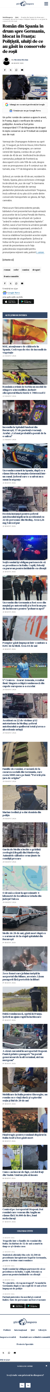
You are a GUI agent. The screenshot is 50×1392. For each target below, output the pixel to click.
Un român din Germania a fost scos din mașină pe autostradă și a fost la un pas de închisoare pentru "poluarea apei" (24, 605)
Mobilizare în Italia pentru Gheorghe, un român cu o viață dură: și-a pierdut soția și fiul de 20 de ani (25, 1097)
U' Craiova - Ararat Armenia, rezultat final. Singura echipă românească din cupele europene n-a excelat (23, 683)
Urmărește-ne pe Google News (27, 110)
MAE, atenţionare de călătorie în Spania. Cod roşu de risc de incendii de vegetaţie (25, 349)
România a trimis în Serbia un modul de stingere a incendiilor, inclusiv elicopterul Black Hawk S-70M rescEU (25, 389)
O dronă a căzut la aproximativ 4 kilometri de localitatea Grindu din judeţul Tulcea (22, 895)
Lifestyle (42, 1330)
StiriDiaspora (8, 17)
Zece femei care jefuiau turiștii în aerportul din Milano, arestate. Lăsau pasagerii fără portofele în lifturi (23, 976)
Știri (16, 17)
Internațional (20, 1330)
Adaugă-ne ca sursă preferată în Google (27, 104)
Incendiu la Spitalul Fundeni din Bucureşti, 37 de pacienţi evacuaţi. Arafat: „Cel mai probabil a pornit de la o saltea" (24, 432)
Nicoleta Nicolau (21, 60)
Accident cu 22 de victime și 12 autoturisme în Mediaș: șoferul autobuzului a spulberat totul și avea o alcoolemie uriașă (24, 725)
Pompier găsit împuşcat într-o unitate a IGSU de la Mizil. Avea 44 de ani (25, 644)
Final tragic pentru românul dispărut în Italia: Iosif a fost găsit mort (24, 1136)
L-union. (40, 252)
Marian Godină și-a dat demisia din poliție (22, 814)
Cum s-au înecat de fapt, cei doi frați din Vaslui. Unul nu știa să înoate (23, 1173)
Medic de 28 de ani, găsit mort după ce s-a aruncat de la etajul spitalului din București (24, 936)
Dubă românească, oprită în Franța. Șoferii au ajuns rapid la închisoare (22, 1015)
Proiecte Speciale (25, 1344)
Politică (7, 1330)
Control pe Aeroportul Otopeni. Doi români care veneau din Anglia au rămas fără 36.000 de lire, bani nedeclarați (23, 1214)
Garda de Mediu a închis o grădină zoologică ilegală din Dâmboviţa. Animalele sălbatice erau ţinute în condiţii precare (22, 854)
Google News (13, 292)
